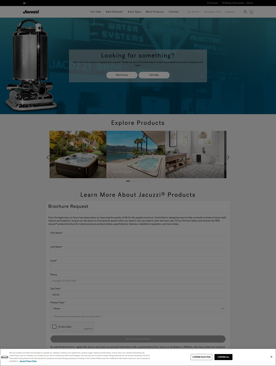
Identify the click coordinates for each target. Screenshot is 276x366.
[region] (138, 357)
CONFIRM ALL (223, 357)
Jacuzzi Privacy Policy (28, 361)
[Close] (271, 357)
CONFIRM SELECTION (201, 357)
